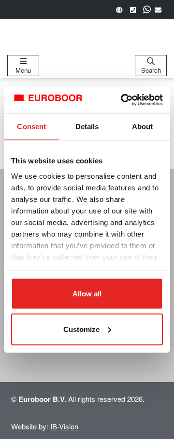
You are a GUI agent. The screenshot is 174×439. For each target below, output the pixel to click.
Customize (81, 329)
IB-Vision (64, 426)
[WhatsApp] (147, 9)
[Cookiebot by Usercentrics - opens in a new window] (123, 99)
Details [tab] (87, 126)
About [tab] (142, 126)
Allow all (87, 294)
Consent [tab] (31, 126)
